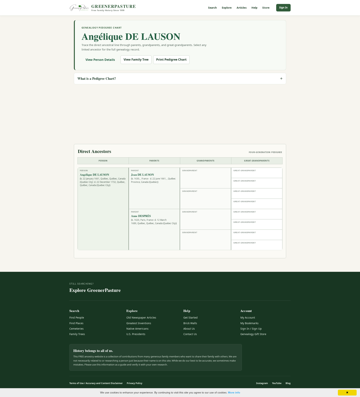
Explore (227, 7)
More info (234, 392)
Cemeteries (76, 328)
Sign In (283, 7)
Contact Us (190, 334)
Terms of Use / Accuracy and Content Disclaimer (96, 383)
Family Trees (77, 334)
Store (265, 7)
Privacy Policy (134, 383)
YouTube (276, 383)
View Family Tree (136, 59)
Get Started (190, 317)
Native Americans (137, 328)
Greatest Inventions (138, 323)
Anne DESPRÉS (141, 216)
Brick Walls (190, 323)
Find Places (76, 323)
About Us (189, 328)
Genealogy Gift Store (253, 334)
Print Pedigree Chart (171, 59)
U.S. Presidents (135, 334)
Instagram (262, 383)
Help (254, 7)
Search (212, 7)
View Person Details (100, 60)
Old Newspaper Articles (141, 317)
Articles (242, 7)
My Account (247, 317)
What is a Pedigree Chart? (96, 78)
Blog (288, 383)
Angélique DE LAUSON (131, 36)
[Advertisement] (180, 113)
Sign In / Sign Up (251, 328)
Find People (76, 317)
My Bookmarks (249, 323)
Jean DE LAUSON (142, 174)
